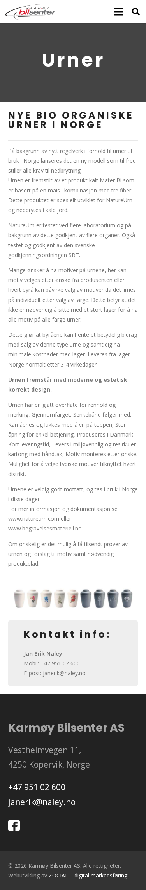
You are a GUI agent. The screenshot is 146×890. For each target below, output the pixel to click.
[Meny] (118, 12)
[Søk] (135, 11)
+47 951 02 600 (60, 663)
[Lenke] (30, 12)
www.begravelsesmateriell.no (45, 528)
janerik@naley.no (64, 673)
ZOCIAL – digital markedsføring (88, 875)
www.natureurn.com (33, 518)
